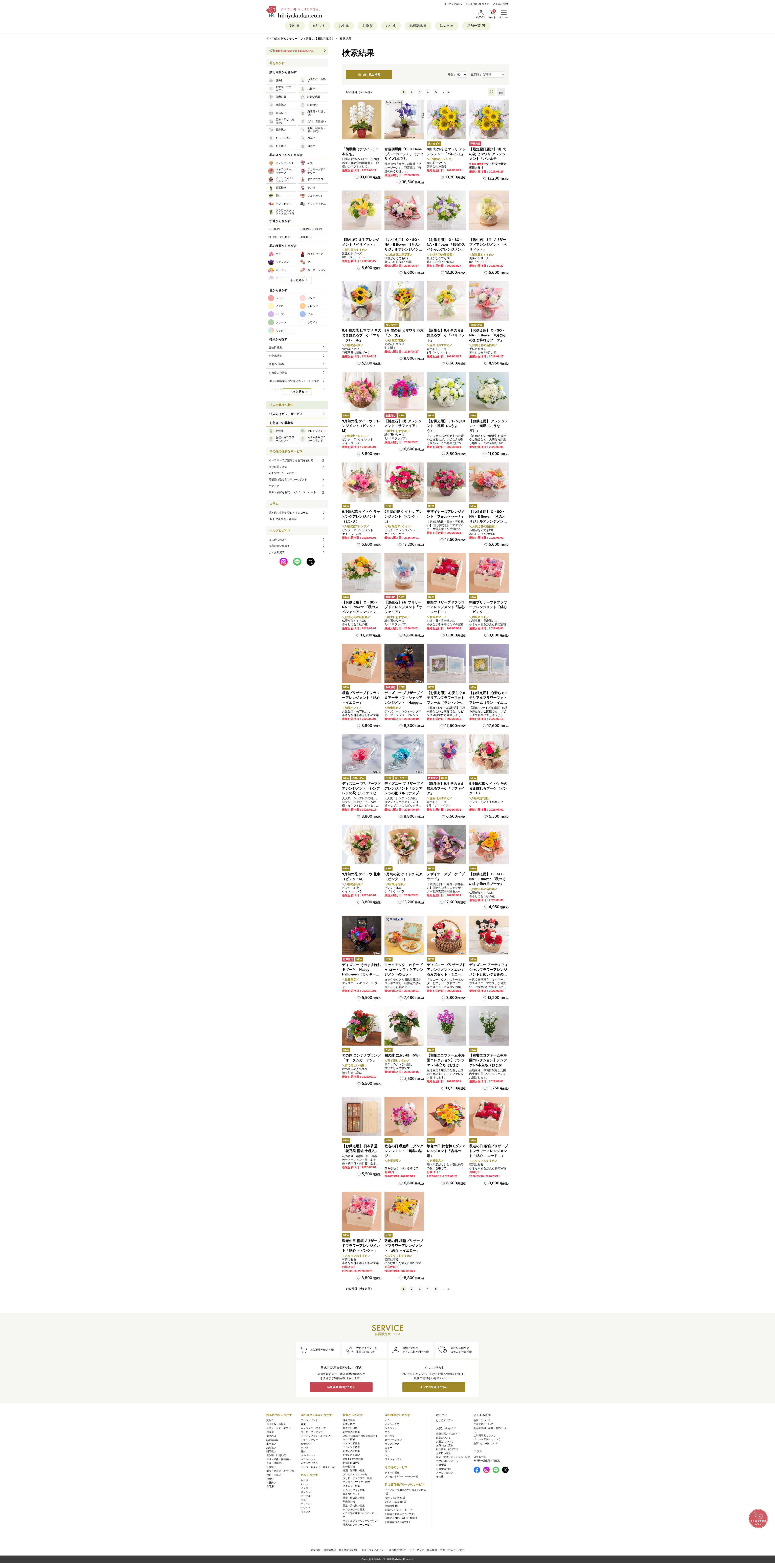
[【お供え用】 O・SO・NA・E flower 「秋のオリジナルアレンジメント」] (489, 482)
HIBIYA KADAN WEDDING (399, 1518)
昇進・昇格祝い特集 (354, 1505)
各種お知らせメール (447, 1461)
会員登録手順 (443, 1469)
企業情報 (315, 1550)
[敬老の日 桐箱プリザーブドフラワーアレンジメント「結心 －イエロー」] (404, 1211)
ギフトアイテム (309, 1463)
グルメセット (308, 1455)
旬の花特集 (349, 1466)
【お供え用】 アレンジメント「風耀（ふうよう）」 (446, 426)
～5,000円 (274, 229)
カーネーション (393, 1440)
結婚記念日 (418, 26)
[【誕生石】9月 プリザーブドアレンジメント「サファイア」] (404, 573)
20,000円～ (306, 237)
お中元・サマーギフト (278, 1428)
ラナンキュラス (393, 1459)
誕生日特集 (349, 1420)
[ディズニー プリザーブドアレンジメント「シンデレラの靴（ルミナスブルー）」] (404, 754)
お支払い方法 (443, 1453)
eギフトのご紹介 (394, 1502)
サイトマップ (416, 1550)
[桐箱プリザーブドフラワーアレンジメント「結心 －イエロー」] (361, 663)
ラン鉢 (304, 1447)
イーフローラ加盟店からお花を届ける (291, 460)
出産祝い (271, 1444)
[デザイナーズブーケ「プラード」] (446, 844)
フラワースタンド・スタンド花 (318, 1467)
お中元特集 (349, 1424)
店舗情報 (390, 1506)
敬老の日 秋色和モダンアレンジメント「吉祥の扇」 (446, 1151)
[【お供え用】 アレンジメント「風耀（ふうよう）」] (446, 391)
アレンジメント (309, 1420)
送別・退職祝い (274, 1463)
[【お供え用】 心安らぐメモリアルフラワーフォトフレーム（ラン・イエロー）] (489, 663)
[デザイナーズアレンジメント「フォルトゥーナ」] (446, 482)
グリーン (306, 1504)
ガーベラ (390, 1436)
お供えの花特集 (351, 1451)
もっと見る (297, 280)
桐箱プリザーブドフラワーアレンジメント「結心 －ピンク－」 (488, 607)
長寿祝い (271, 1467)
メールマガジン (444, 1472)
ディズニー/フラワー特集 (356, 1482)
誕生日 (295, 26)
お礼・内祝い (273, 1475)
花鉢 (303, 1451)
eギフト (319, 26)
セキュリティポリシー (374, 1550)
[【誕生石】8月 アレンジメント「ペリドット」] (361, 210)
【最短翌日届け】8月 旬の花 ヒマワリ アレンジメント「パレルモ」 (487, 154)
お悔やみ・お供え (276, 1424)
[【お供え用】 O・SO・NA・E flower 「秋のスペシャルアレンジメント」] (361, 573)
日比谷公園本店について (398, 1514)
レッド (304, 1480)
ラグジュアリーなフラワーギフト (361, 1521)
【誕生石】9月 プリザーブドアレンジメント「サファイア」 (403, 607)
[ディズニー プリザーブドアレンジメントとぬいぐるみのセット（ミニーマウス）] (446, 935)
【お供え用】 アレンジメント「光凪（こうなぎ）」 (488, 426)
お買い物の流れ (444, 1445)
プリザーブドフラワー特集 (357, 1478)
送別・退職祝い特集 (354, 1470)
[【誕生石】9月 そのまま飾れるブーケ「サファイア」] (446, 754)
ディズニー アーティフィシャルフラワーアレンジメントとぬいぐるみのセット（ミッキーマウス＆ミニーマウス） (488, 974)
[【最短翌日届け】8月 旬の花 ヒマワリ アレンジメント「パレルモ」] (489, 119)
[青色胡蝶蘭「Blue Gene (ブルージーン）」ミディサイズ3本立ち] (404, 119)
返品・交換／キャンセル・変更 (453, 1457)
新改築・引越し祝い (277, 1455)
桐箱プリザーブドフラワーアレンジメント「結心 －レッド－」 (446, 607)
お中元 (344, 26)
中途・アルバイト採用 (452, 1550)
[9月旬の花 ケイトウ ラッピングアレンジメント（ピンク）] (361, 482)
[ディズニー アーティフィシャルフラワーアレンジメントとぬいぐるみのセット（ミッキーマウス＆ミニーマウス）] (489, 935)
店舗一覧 (474, 26)
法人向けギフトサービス (286, 414)
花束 (303, 1424)
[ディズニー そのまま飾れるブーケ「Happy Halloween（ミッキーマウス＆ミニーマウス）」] (361, 935)
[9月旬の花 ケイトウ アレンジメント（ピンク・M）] (361, 391)
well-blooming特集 (353, 1459)
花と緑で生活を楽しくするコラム (288, 512)
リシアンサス (392, 1444)
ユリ (387, 1455)
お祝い (270, 1479)
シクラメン (391, 1428)
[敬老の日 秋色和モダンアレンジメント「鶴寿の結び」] (404, 1116)
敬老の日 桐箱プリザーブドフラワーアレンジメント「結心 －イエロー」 (403, 1245)
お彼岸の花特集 (351, 1432)
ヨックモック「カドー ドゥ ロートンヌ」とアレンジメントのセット (403, 969)
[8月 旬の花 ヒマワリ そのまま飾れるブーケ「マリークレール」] (361, 301)
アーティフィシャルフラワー (316, 1436)
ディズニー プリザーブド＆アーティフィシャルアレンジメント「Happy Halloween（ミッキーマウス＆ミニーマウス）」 (403, 702)
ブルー (304, 1500)
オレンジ (306, 1492)
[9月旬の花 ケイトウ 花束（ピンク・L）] (404, 844)
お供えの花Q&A (351, 1455)
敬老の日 (271, 1436)
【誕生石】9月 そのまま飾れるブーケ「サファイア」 (446, 788)
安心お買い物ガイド (477, 3)
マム (387, 1432)
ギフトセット (308, 1459)
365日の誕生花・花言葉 (283, 519)
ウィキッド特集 (351, 1443)
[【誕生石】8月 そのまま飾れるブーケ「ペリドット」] (446, 301)
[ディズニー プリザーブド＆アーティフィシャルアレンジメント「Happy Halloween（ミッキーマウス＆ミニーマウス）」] (404, 663)
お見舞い (271, 1482)
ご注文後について (483, 1424)
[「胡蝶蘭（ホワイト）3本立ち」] (361, 119)
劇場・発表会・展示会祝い (280, 1471)
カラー (388, 1447)
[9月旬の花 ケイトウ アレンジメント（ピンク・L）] (404, 482)
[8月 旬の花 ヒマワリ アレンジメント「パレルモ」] (446, 119)
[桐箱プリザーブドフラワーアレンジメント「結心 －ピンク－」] (489, 573)
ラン (387, 1451)
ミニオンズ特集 (351, 1447)
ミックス (306, 1511)
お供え (391, 26)
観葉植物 (306, 1444)
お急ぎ (367, 26)
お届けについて (444, 1441)
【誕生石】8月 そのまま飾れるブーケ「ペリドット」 (446, 335)
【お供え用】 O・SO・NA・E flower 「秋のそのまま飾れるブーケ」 (487, 879)
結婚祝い (271, 1447)
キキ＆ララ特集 (351, 1486)
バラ (387, 1420)
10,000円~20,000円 (279, 237)
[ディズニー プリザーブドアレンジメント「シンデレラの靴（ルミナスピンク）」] (361, 754)
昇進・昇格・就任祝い (278, 1459)
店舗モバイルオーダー (397, 1510)
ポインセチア (392, 1424)
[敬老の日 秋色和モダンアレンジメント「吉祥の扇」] (446, 1116)
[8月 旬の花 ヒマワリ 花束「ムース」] (404, 301)
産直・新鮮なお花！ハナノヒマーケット (292, 492)
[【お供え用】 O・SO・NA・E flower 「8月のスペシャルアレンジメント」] (446, 210)
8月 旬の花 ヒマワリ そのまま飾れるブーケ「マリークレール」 (361, 335)
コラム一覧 (480, 1457)
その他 (439, 1476)
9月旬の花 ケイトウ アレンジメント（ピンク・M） (361, 426)
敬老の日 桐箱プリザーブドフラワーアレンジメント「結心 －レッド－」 (488, 1151)
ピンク (304, 1484)
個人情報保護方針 (348, 1550)
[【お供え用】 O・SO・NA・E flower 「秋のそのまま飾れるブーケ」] (489, 844)
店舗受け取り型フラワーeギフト (288, 479)
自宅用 (270, 1486)
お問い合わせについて (486, 1443)
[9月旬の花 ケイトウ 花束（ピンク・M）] (361, 844)
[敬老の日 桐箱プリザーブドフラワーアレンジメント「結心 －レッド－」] (489, 1116)
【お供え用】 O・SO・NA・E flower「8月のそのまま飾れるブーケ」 (487, 335)
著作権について (397, 1550)
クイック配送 (392, 1472)
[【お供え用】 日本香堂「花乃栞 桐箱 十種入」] (361, 1116)
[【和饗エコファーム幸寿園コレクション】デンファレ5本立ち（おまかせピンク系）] (446, 1026)
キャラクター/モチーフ (313, 1428)
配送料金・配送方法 (447, 1449)
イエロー (306, 1488)
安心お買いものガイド (448, 1433)
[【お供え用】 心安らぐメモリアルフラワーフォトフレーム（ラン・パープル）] (446, 663)
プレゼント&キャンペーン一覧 (401, 1476)
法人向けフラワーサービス (357, 1524)
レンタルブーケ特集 (354, 1509)
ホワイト (306, 1507)
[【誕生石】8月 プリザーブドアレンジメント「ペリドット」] (489, 210)
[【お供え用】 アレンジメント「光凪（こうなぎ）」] (489, 391)
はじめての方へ (453, 3)
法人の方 (447, 26)
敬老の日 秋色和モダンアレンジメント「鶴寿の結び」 (403, 1151)
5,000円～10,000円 (311, 229)
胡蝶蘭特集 (349, 1501)
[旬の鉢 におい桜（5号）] (404, 1026)
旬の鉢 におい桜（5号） (403, 1055)
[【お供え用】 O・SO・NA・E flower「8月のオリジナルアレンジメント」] (404, 210)
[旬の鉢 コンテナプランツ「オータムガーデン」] (361, 1026)
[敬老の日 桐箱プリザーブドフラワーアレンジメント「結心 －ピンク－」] (361, 1211)
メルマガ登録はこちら (434, 1387)
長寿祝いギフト (351, 1494)
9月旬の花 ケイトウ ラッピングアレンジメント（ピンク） (361, 516)
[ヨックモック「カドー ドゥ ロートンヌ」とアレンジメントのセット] (404, 935)
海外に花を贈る (278, 466)
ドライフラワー (309, 1440)
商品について (443, 1438)
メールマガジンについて (487, 1439)
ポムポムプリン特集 (354, 1490)
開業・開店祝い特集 (354, 1498)
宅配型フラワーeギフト (282, 473)
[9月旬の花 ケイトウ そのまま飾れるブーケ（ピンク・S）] (489, 754)
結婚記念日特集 (351, 1463)
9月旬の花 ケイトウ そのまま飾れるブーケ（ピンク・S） (488, 788)
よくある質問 (501, 3)
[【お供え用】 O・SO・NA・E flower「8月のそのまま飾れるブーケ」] (489, 301)
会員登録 (441, 1465)
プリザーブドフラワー (313, 1432)
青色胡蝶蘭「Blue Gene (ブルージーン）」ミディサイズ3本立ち (403, 154)
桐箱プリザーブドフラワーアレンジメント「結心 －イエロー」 (361, 698)
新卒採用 (432, 1550)
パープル (306, 1496)
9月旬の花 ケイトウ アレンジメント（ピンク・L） (403, 516)
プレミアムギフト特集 (355, 1474)
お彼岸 (270, 1432)
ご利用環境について (484, 1435)
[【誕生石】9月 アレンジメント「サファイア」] (404, 391)
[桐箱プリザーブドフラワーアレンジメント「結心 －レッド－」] (446, 573)
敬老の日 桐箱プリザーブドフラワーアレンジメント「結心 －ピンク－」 (361, 1245)
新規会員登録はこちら (341, 1387)
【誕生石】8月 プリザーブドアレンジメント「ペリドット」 (488, 244)
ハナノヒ (274, 485)
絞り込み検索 (371, 74)
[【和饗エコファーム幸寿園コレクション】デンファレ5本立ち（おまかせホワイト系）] (489, 1026)
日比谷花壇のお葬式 (396, 1522)
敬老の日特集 (350, 1428)
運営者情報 (330, 1550)
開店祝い (271, 1451)
